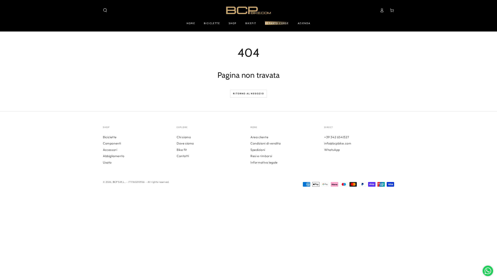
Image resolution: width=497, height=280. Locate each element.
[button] (105, 10)
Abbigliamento (113, 156)
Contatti (183, 156)
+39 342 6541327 (336, 137)
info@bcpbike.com (337, 143)
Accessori (110, 150)
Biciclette (110, 137)
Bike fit (182, 150)
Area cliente (259, 137)
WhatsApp (332, 150)
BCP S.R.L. (119, 181)
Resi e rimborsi (261, 156)
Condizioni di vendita (265, 143)
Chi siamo (184, 137)
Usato (107, 162)
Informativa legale (264, 162)
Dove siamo (185, 143)
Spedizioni (257, 150)
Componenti (112, 143)
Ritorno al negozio (248, 93)
